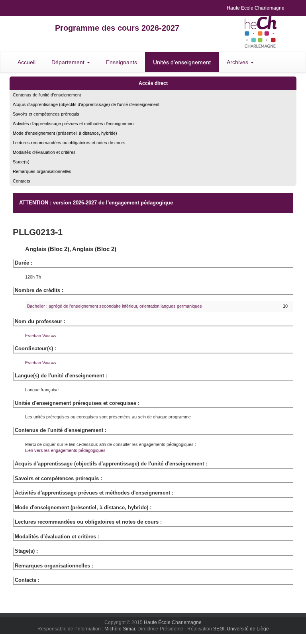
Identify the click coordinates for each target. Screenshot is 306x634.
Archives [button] (238, 62)
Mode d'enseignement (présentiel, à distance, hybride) (65, 133)
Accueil (26, 62)
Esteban (40, 335)
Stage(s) (21, 161)
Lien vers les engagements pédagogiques (65, 450)
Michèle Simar (119, 629)
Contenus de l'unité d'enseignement (47, 94)
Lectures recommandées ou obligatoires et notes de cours (69, 142)
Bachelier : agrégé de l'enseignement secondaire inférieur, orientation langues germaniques (114, 306)
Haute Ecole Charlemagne (255, 8)
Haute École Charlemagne (173, 622)
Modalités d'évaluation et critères (44, 152)
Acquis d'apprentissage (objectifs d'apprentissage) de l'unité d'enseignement (86, 104)
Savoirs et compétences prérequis (46, 114)
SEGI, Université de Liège (241, 629)
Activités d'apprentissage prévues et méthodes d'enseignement (74, 123)
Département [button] (68, 62)
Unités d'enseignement (182, 62)
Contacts (21, 181)
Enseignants (121, 62)
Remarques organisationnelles (42, 171)
